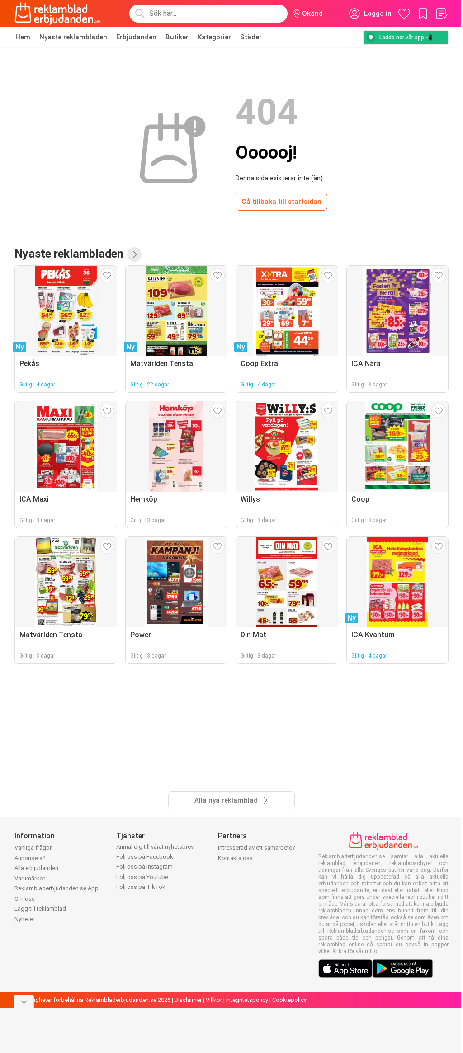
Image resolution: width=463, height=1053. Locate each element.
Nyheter (24, 919)
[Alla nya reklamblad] (134, 254)
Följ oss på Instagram (144, 866)
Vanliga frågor (33, 847)
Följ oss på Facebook (144, 856)
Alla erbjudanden (36, 868)
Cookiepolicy (289, 1000)
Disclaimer (188, 1000)
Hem (22, 37)
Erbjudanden (136, 37)
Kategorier (214, 37)
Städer (251, 37)
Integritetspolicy (247, 1000)
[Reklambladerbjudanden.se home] (57, 13)
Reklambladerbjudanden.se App (56, 888)
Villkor (214, 1000)
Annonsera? (30, 858)
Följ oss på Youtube (142, 877)
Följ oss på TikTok (140, 887)
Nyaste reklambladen (73, 37)
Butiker (177, 37)
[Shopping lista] (441, 13)
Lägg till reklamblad (40, 908)
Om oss (24, 898)
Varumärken (30, 878)
